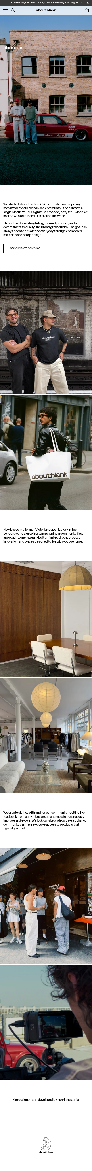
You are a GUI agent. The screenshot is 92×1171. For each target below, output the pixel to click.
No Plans (64, 1100)
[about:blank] (46, 10)
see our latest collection (25, 248)
